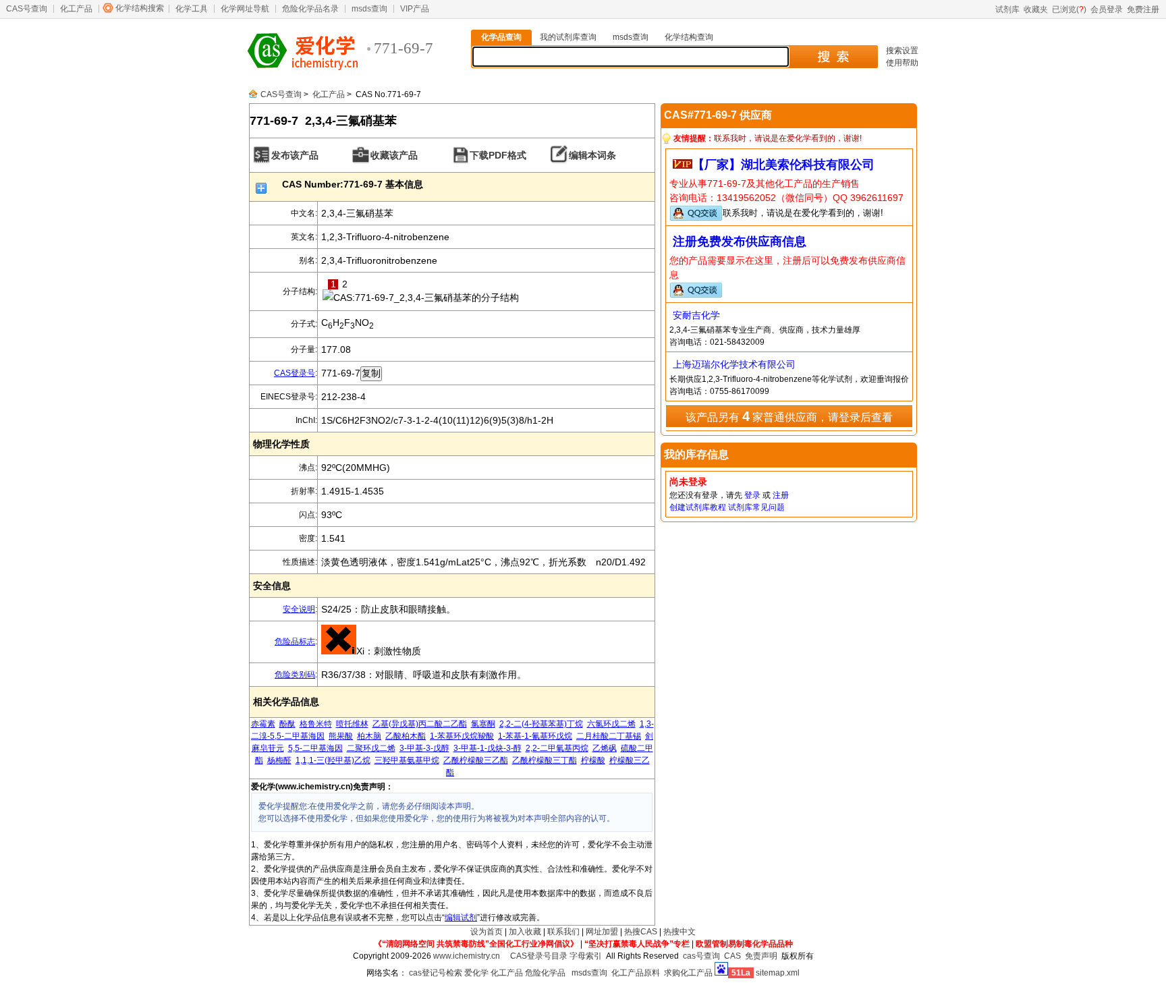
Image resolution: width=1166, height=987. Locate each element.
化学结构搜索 (139, 8)
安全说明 (299, 609)
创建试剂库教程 (697, 507)
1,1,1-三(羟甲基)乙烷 (333, 760)
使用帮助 (902, 62)
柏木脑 (369, 736)
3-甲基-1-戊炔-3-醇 (487, 748)
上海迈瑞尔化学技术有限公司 (734, 364)
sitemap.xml (778, 973)
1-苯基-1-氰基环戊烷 (535, 736)
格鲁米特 (316, 724)
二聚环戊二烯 (371, 748)
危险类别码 (295, 674)
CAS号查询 (26, 8)
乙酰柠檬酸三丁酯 (544, 760)
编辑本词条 (592, 155)
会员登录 (1106, 9)
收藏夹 (1036, 9)
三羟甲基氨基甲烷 (406, 760)
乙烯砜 (604, 748)
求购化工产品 (688, 973)
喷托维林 (352, 724)
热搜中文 (679, 931)
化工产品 (76, 8)
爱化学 (476, 973)
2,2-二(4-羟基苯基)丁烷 (541, 724)
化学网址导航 (245, 8)
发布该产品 (294, 155)
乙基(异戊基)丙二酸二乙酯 (419, 724)
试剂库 (1007, 9)
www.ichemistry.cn (466, 956)
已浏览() (1069, 9)
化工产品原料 (635, 973)
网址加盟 (602, 931)
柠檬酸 (593, 760)
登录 (752, 495)
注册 (781, 495)
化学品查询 (501, 37)
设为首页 (486, 931)
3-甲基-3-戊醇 (424, 748)
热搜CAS (640, 931)
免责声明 (761, 956)
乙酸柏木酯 (405, 736)
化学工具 (191, 8)
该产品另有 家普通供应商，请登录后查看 (789, 416)
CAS (732, 956)
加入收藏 (525, 931)
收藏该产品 (394, 155)
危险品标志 (295, 641)
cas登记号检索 (435, 973)
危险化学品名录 (310, 8)
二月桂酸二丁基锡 (608, 736)
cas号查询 (701, 956)
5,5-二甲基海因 (315, 748)
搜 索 (833, 56)
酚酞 (287, 724)
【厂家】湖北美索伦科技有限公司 (783, 164)
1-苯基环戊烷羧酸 (462, 736)
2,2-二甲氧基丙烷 (557, 748)
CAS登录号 (294, 373)
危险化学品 (545, 973)
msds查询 (369, 8)
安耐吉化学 (696, 315)
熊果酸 (341, 736)
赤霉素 (263, 724)
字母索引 (586, 956)
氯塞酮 (483, 724)
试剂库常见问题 (756, 507)
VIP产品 (414, 8)
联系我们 (563, 931)
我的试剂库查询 (568, 37)
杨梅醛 (279, 760)
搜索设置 (902, 50)
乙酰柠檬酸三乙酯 (475, 760)
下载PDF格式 (498, 155)
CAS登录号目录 (538, 956)
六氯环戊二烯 (611, 724)
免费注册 (1143, 9)
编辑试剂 (461, 917)
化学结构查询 (689, 37)
